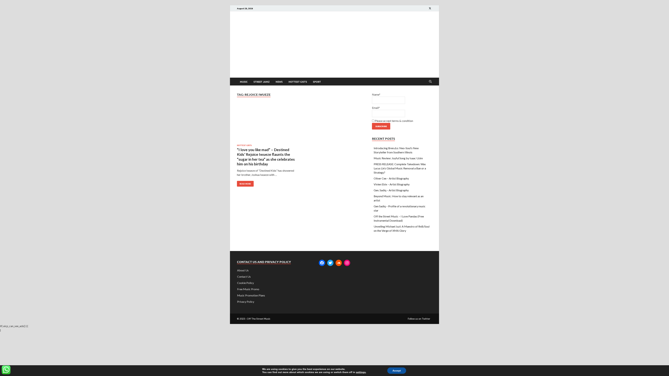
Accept (397, 370)
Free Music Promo (248, 289)
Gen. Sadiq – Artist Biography (391, 190)
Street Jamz (261, 81)
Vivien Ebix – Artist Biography (392, 184)
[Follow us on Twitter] (430, 8)
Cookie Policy (245, 282)
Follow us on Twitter (419, 318)
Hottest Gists (298, 81)
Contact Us (244, 276)
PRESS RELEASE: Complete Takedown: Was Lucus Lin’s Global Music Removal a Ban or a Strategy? (400, 168)
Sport (317, 81)
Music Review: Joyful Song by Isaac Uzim (398, 158)
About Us (243, 270)
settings (361, 372)
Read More (244, 183)
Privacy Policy (245, 301)
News (279, 81)
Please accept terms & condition (393, 120)
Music (244, 81)
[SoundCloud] (339, 263)
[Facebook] (322, 263)
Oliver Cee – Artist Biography (391, 178)
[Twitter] (330, 263)
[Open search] (430, 82)
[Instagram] (347, 263)
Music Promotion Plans (251, 295)
